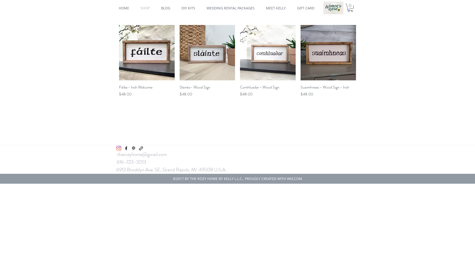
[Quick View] (147, 53)
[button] (350, 8)
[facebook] (126, 148)
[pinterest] (133, 148)
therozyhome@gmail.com (142, 154)
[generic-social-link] (141, 148)
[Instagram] (118, 148)
